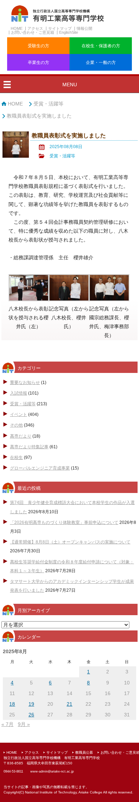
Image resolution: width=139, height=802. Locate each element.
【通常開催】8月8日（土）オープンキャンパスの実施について (70, 542)
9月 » (24, 724)
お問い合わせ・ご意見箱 (32, 32)
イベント (18, 414)
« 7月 (7, 724)
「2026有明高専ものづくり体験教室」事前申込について (64, 522)
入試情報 (18, 393)
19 (31, 704)
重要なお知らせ (25, 382)
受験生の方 (38, 45)
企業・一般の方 (101, 62)
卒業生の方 (38, 62)
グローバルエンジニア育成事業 (40, 468)
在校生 (16, 457)
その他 (16, 425)
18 (12, 704)
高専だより (20, 436)
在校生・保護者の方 (101, 45)
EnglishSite (68, 32)
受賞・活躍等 (48, 104)
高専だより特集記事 (29, 446)
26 (31, 714)
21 (69, 704)
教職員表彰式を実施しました (39, 116)
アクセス (35, 28)
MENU (69, 84)
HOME (16, 28)
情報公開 (84, 28)
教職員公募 (84, 752)
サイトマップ (60, 28)
